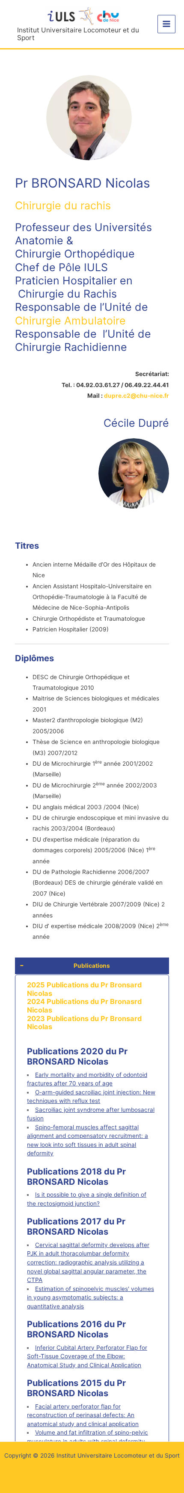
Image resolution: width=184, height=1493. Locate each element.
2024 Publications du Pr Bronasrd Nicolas (84, 1005)
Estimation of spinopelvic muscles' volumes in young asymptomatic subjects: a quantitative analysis (90, 1297)
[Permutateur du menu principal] (166, 24)
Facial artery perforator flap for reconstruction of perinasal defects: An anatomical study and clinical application (83, 1415)
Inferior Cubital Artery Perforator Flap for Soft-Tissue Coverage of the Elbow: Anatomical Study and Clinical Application (87, 1356)
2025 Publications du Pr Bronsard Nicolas (84, 989)
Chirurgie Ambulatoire (70, 320)
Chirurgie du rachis (63, 205)
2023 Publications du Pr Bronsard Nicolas (84, 1022)
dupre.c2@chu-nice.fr (136, 395)
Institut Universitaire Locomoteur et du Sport (78, 34)
